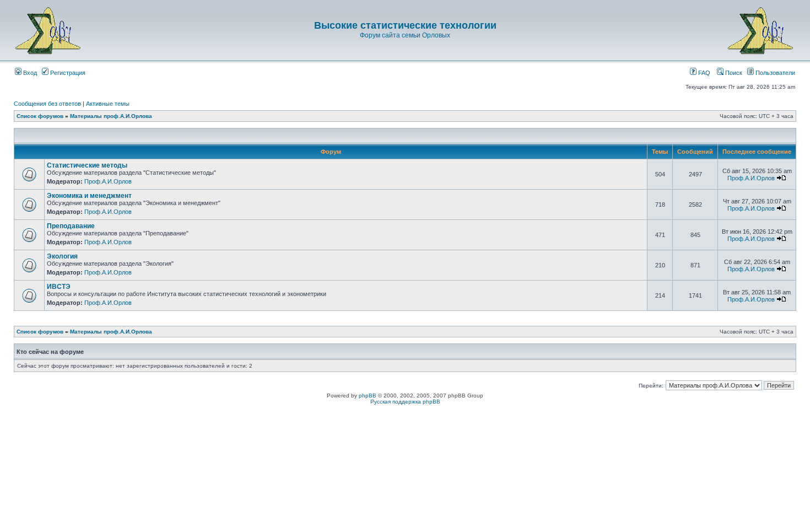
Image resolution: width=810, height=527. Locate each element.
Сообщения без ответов (47, 103)
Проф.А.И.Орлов (108, 181)
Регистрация (66, 72)
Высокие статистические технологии (405, 25)
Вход (29, 72)
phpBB (367, 395)
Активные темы (107, 103)
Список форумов (40, 116)
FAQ (703, 72)
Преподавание (71, 226)
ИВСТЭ (59, 287)
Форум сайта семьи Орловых (405, 35)
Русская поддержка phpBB (405, 402)
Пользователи (774, 72)
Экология (62, 256)
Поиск (732, 72)
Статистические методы (87, 165)
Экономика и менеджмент (89, 196)
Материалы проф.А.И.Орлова (111, 116)
